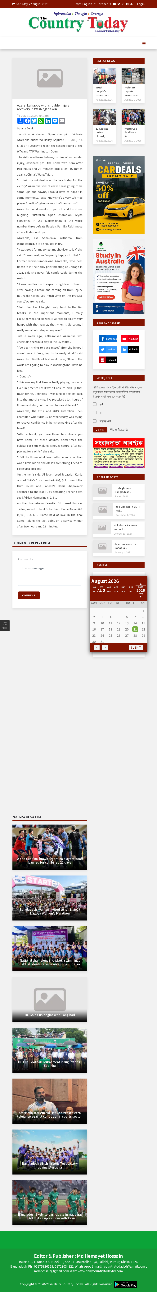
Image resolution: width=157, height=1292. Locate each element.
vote (100, 429)
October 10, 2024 (123, 533)
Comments (25, 559)
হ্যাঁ (101, 404)
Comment (29, 595)
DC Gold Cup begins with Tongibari (50, 1014)
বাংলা (78, 4)
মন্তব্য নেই (105, 421)
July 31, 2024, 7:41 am (35, 115)
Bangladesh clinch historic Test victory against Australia (50, 1165)
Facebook (111, 338)
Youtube (133, 338)
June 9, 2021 (121, 496)
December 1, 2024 (125, 514)
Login (141, 4)
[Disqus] (49, 666)
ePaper (103, 4)
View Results (119, 429)
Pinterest (111, 360)
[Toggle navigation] (142, 43)
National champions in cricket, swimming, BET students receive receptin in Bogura (50, 962)
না (100, 412)
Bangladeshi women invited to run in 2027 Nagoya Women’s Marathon (50, 911)
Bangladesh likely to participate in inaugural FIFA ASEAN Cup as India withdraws (50, 1216)
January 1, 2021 (123, 552)
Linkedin (133, 349)
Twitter (111, 349)
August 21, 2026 (104, 99)
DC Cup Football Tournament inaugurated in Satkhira (50, 1064)
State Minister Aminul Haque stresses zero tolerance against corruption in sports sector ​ (50, 1114)
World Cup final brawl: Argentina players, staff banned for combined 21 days (50, 860)
